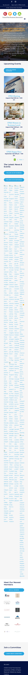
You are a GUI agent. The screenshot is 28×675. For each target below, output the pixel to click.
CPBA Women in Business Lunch (14, 124)
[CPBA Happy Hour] (14, 140)
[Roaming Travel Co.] (17, 632)
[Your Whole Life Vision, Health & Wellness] (7, 632)
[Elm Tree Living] (17, 610)
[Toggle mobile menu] (25, 19)
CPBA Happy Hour (14, 152)
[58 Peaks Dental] (17, 617)
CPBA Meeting (14, 96)
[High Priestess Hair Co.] (17, 595)
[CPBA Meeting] (14, 84)
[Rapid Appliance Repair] (7, 595)
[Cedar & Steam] (7, 624)
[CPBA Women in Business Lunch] (14, 111)
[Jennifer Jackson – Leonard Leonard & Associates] (7, 610)
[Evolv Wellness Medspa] (7, 603)
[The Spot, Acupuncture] (17, 603)
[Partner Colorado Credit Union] (17, 624)
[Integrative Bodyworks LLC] (7, 617)
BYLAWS (6, 664)
